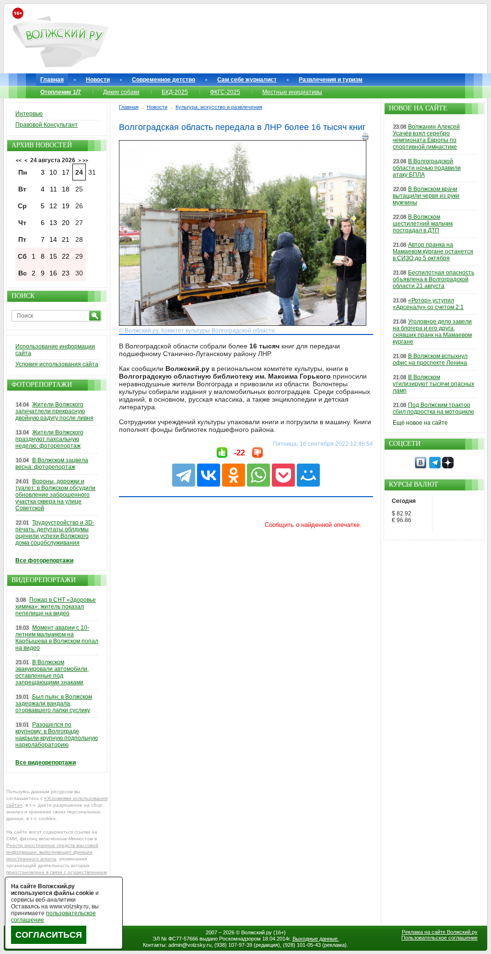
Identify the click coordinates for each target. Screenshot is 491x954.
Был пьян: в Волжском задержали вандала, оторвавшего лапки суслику (53, 703)
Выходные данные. (315, 939)
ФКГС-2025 (225, 92)
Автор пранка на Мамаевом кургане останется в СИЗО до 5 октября (433, 251)
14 (53, 239)
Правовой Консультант (46, 124)
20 (66, 223)
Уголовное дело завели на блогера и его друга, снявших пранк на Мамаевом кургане (432, 331)
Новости (98, 79)
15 (53, 256)
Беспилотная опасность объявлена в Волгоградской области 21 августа (433, 279)
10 (53, 172)
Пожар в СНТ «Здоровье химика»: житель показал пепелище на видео (55, 606)
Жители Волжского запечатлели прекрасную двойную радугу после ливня (54, 411)
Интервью (29, 113)
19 (66, 206)
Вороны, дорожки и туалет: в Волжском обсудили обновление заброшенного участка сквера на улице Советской (55, 495)
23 (66, 273)
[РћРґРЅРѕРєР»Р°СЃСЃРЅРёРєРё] (233, 475)
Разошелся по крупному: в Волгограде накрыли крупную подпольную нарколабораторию (56, 734)
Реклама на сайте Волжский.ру (440, 932)
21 (66, 239)
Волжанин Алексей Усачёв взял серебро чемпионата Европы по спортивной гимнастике (426, 136)
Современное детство (163, 79)
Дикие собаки (121, 92)
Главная (52, 79)
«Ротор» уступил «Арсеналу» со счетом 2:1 (428, 303)
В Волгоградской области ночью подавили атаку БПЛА (427, 168)
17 (66, 172)
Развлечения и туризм (330, 79)
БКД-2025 (175, 92)
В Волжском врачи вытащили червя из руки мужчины (426, 196)
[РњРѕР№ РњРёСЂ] (308, 475)
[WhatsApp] (258, 475)
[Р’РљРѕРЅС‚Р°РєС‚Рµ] (208, 475)
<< (19, 160)
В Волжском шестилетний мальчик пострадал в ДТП (423, 224)
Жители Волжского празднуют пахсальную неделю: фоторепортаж (49, 439)
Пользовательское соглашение (439, 938)
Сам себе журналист (247, 79)
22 (66, 256)
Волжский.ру (256, 932)
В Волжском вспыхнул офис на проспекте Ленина (430, 359)
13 (53, 223)
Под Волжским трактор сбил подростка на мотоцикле (433, 408)
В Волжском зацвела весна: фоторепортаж (51, 463)
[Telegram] (183, 475)
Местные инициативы (292, 92)
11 (53, 189)
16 (53, 273)
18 (66, 189)
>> (85, 160)
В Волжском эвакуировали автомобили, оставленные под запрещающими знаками (52, 672)
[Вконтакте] (420, 466)
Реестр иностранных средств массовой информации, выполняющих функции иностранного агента (52, 852)
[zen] (448, 466)
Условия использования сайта (56, 364)
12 (53, 206)
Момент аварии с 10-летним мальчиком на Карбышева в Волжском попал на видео (56, 637)
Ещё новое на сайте (420, 422)
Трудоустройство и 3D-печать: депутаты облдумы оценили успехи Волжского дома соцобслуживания (54, 532)
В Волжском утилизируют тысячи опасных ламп (433, 384)
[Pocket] (283, 475)
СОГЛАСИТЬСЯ (48, 935)
